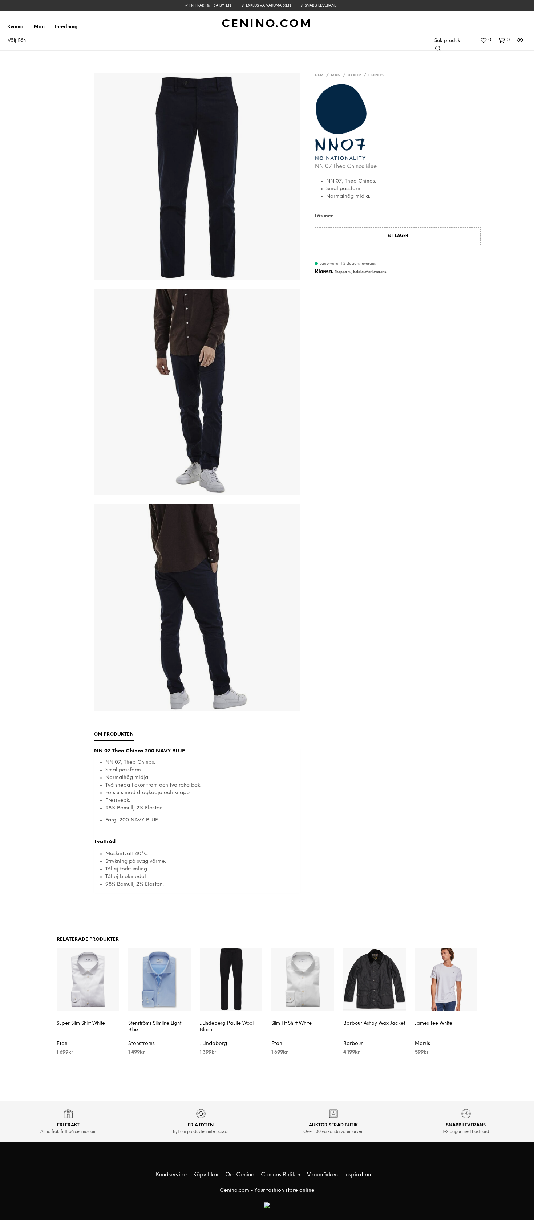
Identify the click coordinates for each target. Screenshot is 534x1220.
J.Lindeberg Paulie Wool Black (227, 1026)
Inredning (66, 27)
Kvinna (15, 27)
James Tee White (433, 1023)
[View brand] (340, 123)
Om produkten (114, 734)
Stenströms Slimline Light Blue (154, 1026)
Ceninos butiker (280, 1175)
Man (39, 27)
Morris (422, 1043)
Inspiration (357, 1175)
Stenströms (141, 1043)
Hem (319, 75)
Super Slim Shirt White (81, 1023)
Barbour (353, 1043)
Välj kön (17, 40)
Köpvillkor (206, 1175)
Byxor (354, 75)
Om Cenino (239, 1175)
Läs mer (324, 216)
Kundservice (171, 1175)
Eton (62, 1043)
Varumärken (322, 1175)
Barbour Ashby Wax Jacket (374, 1023)
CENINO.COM (267, 24)
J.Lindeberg (213, 1043)
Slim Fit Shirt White (291, 1023)
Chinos (376, 75)
